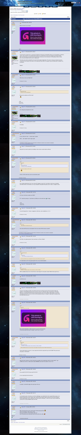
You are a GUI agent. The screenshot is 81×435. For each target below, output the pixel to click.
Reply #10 (23, 192)
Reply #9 (23, 180)
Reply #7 (23, 146)
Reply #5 (23, 121)
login (20, 8)
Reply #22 (23, 381)
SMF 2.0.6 (36, 427)
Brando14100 (15, 74)
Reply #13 (23, 236)
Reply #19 (23, 337)
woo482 (14, 275)
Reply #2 (23, 74)
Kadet (13, 146)
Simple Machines (44, 427)
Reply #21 (23, 369)
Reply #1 (23, 51)
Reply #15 (23, 264)
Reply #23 (23, 393)
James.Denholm (15, 133)
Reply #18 (23, 302)
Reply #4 (23, 106)
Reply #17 (23, 287)
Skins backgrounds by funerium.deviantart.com (40, 429)
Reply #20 (23, 357)
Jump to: (61, 424)
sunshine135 (15, 51)
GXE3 (13, 86)
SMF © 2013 (40, 427)
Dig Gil (13, 406)
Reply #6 (23, 133)
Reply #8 (23, 158)
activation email (19, 9)
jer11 (13, 22)
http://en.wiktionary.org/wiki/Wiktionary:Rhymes (26, 143)
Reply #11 (23, 208)
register (23, 8)
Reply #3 (23, 86)
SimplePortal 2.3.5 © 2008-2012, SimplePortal (41, 428)
